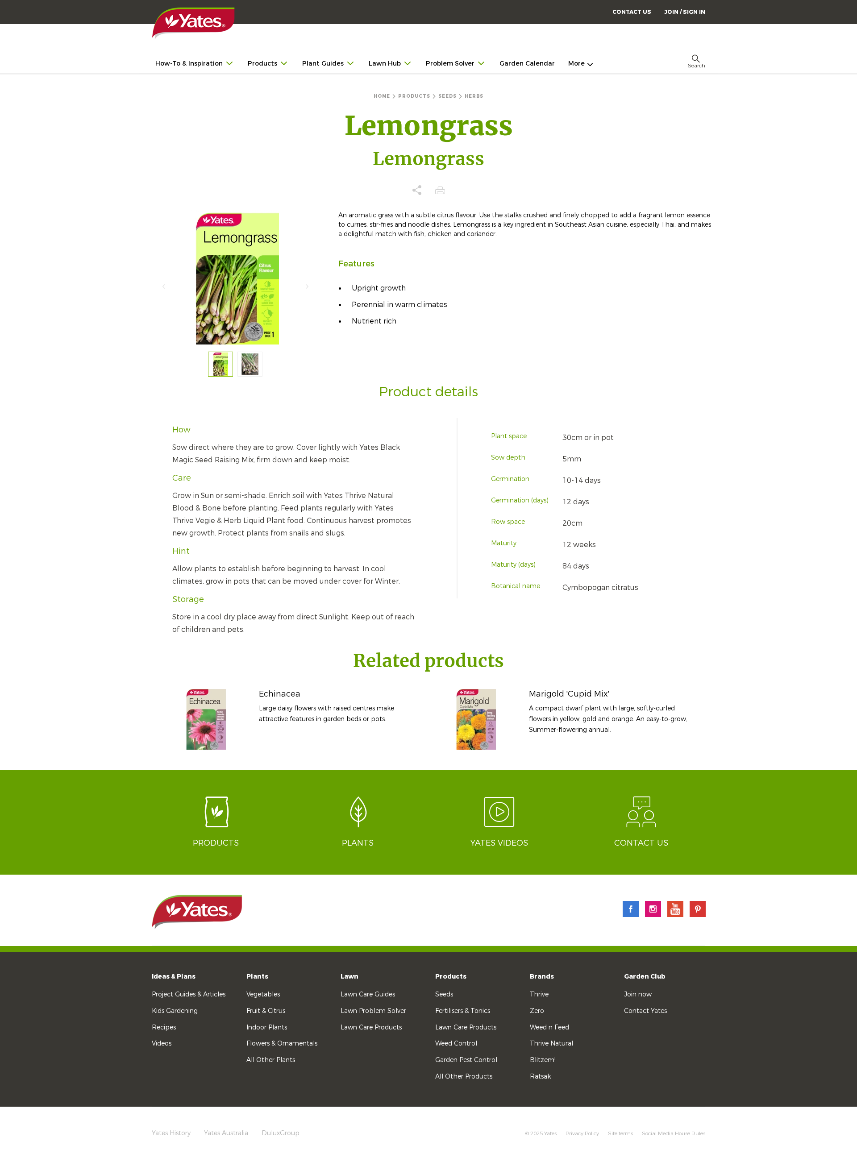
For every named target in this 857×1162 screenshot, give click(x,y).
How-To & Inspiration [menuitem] (189, 63)
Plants (257, 976)
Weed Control (456, 1043)
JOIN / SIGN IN (684, 12)
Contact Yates (645, 1011)
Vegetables (263, 994)
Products (450, 976)
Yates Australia (226, 1133)
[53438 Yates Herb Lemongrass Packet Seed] (220, 364)
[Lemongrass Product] (249, 364)
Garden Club (645, 976)
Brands (542, 976)
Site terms (620, 1133)
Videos (161, 1043)
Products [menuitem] (262, 63)
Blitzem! (543, 1060)
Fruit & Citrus (265, 1011)
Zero (537, 1011)
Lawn (349, 976)
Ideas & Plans (174, 976)
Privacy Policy (582, 1133)
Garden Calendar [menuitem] (527, 63)
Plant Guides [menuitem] (323, 63)
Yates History (171, 1133)
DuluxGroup (281, 1133)
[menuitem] (684, 12)
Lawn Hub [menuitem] (385, 63)
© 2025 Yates (541, 1133)
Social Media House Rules (673, 1133)
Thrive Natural (551, 1043)
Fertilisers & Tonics (462, 1011)
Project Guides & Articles (188, 994)
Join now (638, 994)
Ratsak (540, 1076)
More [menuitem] (576, 63)
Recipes (164, 1027)
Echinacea (279, 694)
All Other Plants (270, 1060)
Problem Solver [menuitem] (450, 63)
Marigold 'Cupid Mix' (569, 694)
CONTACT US (631, 12)
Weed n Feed (549, 1027)
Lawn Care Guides (368, 994)
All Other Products (463, 1076)
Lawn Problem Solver (373, 1011)
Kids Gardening (175, 1011)
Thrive (539, 994)
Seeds (444, 994)
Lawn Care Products (371, 1027)
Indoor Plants (266, 1027)
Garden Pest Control (466, 1060)
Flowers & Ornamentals (281, 1043)
